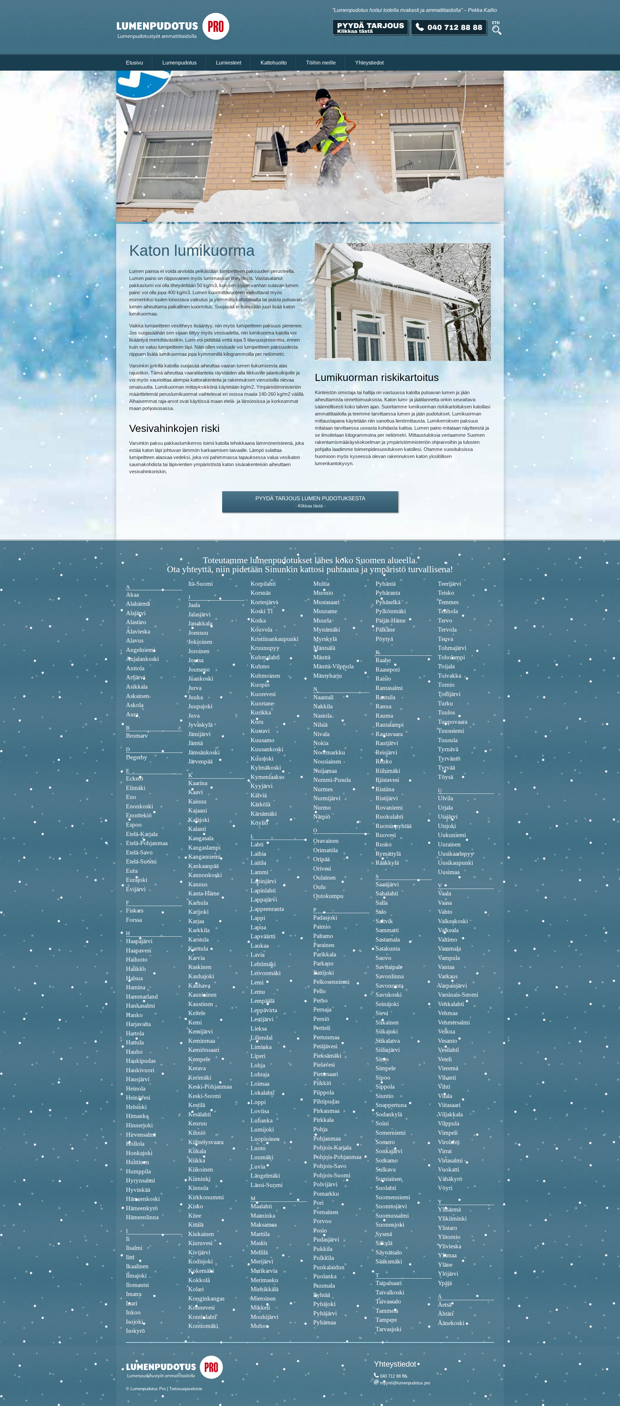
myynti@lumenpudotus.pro (405, 1383)
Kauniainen (202, 994)
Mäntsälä (324, 647)
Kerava (197, 1068)
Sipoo (383, 1077)
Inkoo (133, 1312)
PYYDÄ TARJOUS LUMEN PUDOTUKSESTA (310, 498)
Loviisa (260, 1111)
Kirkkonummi (206, 1197)
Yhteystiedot (369, 62)
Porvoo (322, 1221)
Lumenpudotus (179, 62)
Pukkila (322, 1248)
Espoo (134, 824)
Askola (134, 705)
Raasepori (388, 669)
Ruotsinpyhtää (393, 826)
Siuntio (385, 1095)
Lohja (258, 1065)
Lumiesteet (228, 62)
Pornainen (325, 1212)
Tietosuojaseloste (185, 1388)
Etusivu (134, 62)
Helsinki (136, 1106)
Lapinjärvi (263, 881)
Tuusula (448, 740)
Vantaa (446, 966)
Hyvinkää (138, 1189)
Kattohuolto (274, 62)
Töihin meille (321, 62)
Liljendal (262, 1037)
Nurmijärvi (326, 798)
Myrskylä (325, 638)
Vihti (444, 1086)
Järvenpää (200, 761)
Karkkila (199, 930)
